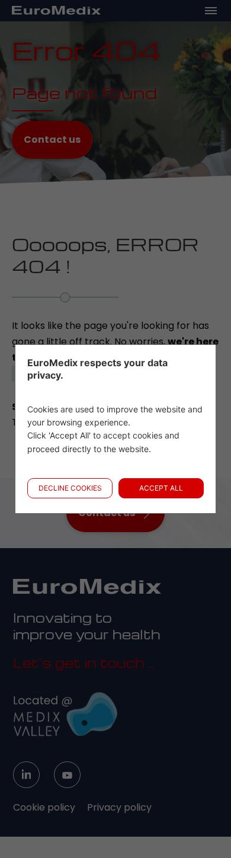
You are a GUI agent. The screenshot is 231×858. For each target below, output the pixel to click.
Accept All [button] (161, 488)
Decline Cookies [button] (70, 488)
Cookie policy (44, 807)
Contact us (52, 139)
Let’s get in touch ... (84, 662)
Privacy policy (119, 807)
